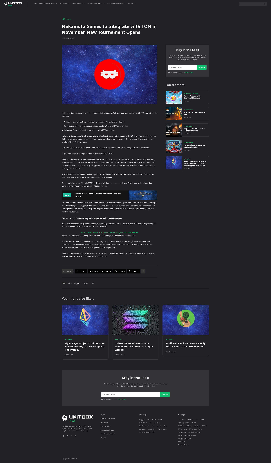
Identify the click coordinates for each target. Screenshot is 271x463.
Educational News (107, 430)
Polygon (77, 283)
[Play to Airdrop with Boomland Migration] (174, 97)
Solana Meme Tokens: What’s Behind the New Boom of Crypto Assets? (134, 346)
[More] (143, 271)
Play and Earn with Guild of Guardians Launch (194, 130)
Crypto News (188, 109)
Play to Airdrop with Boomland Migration (192, 97)
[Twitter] (67, 436)
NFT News (66, 19)
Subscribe (201, 67)
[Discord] (71, 436)
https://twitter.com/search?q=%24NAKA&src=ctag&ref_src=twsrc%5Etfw (109, 232)
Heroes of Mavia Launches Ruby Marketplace (194, 146)
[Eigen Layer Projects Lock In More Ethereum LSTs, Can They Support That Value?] (174, 162)
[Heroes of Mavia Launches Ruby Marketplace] (174, 146)
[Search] (264, 4)
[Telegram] (63, 436)
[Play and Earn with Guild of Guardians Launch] (174, 130)
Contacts (181, 441)
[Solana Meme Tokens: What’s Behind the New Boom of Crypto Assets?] (135, 320)
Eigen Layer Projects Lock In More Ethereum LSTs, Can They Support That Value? (195, 163)
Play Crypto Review (191, 93)
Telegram (85, 283)
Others (103, 438)
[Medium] (75, 436)
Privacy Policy (189, 72)
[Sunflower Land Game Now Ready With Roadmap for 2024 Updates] (185, 320)
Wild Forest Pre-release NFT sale (195, 113)
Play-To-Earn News (108, 419)
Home (103, 415)
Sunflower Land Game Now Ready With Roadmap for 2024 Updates (185, 345)
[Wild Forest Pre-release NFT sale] (174, 113)
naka (70, 283)
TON (92, 283)
